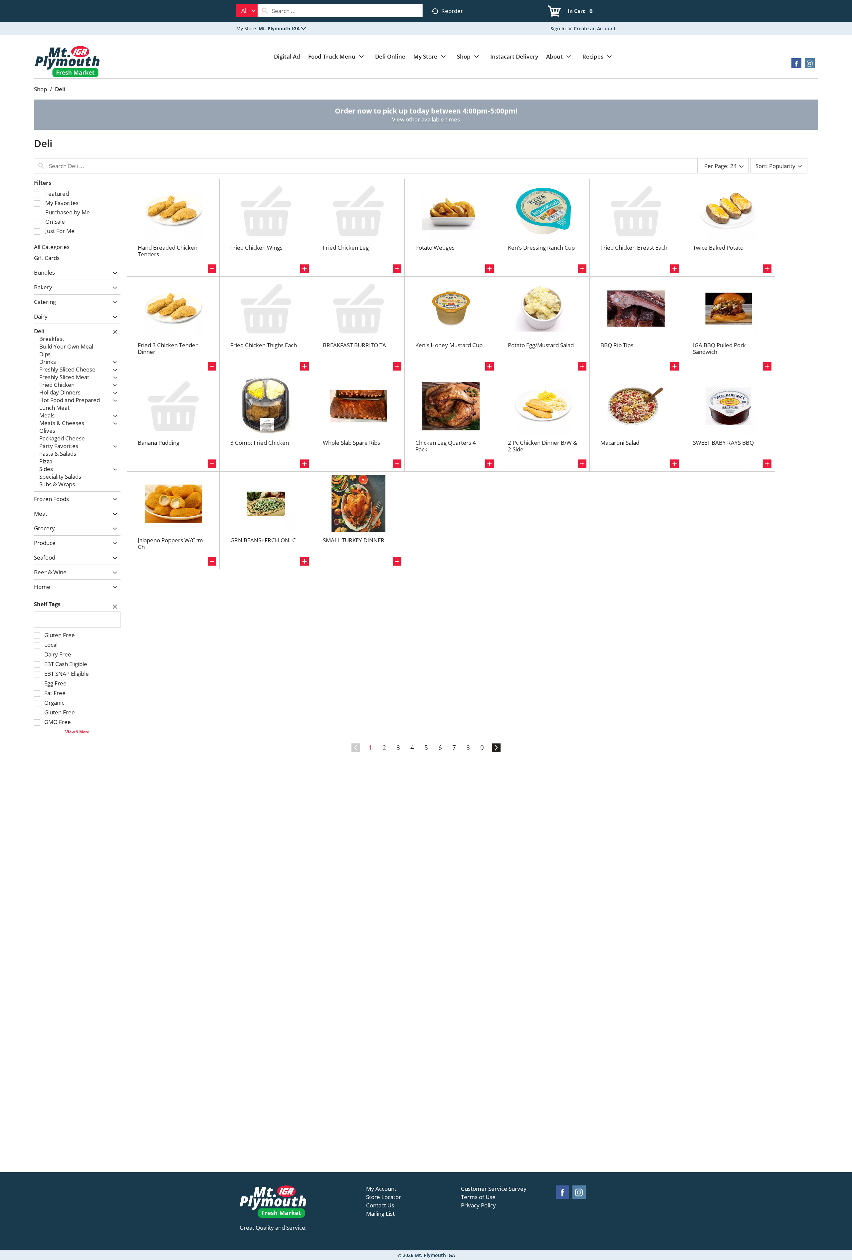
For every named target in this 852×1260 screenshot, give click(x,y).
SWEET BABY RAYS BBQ (723, 442)
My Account (381, 1188)
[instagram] (810, 65)
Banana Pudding (158, 442)
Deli (60, 89)
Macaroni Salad (619, 442)
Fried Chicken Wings (256, 247)
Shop (40, 89)
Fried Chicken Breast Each (633, 247)
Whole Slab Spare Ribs (351, 442)
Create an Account (595, 28)
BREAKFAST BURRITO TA (354, 345)
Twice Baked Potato (718, 247)
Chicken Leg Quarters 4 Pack (445, 446)
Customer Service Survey (494, 1188)
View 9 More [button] (77, 731)
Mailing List (380, 1213)
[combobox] (247, 10)
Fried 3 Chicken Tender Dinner (168, 348)
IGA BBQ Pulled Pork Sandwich (719, 348)
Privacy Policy (478, 1205)
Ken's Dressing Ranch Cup (541, 247)
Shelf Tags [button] (47, 604)
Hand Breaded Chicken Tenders (167, 251)
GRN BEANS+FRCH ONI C (263, 540)
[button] (282, 28)
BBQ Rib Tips (616, 345)
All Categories (52, 247)
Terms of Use (478, 1197)
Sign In (558, 28)
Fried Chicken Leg (346, 247)
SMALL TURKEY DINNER (353, 540)
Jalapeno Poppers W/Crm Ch (170, 543)
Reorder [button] (452, 11)
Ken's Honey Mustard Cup (449, 345)
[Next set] (496, 748)
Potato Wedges (435, 247)
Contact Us (380, 1205)
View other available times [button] (426, 119)
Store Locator (383, 1197)
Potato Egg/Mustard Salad (541, 345)
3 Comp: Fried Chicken (259, 442)
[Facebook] (796, 65)
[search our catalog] (265, 10)
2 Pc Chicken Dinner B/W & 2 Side (542, 446)
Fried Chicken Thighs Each (263, 345)
